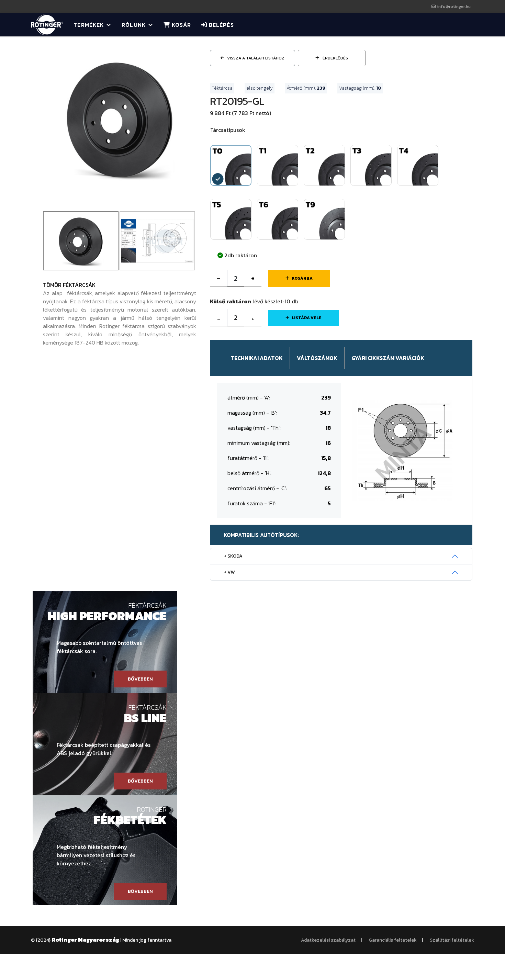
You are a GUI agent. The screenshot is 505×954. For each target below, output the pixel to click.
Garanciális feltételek (393, 940)
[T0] (119, 118)
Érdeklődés (335, 58)
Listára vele (307, 318)
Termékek (89, 25)
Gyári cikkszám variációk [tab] (387, 358)
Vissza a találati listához (255, 58)
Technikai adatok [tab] (257, 358)
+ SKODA (233, 556)
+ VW (229, 572)
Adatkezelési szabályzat (328, 940)
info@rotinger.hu (454, 6)
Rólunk (134, 25)
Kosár (180, 25)
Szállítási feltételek (452, 940)
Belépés (220, 25)
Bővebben (140, 679)
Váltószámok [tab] (317, 358)
